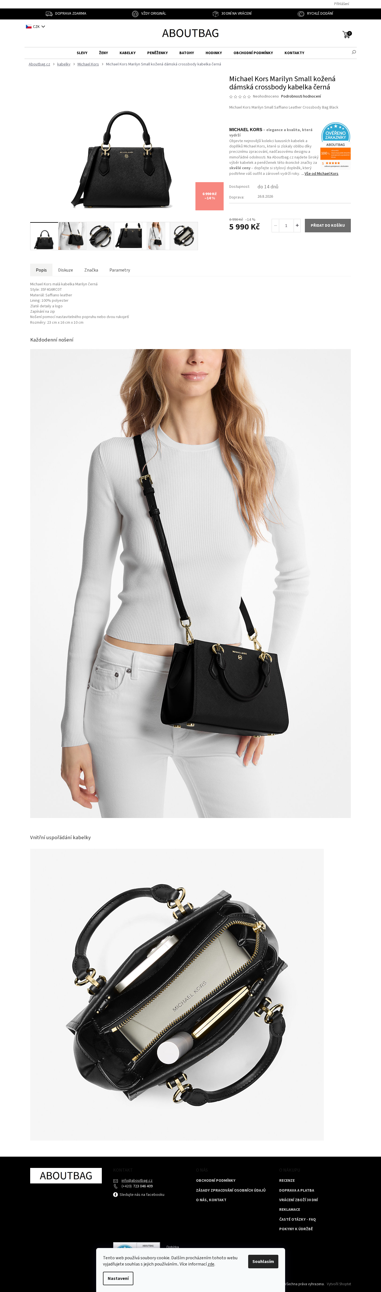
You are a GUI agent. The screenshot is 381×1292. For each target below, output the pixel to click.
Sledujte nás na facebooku (141, 1195)
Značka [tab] (91, 270)
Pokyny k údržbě (296, 1229)
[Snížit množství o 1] (275, 225)
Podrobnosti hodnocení (301, 96)
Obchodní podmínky (215, 1180)
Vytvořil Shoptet (339, 1284)
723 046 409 (142, 1186)
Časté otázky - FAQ (297, 1219)
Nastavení (118, 1278)
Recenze (287, 1180)
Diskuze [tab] (65, 270)
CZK (36, 26)
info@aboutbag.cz (137, 1180)
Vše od (321, 174)
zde (211, 1264)
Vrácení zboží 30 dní (298, 1200)
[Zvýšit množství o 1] (297, 225)
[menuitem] (82, 53)
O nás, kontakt (211, 1200)
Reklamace (289, 1209)
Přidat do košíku (328, 225)
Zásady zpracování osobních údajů (231, 1190)
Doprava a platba (296, 1190)
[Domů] (39, 64)
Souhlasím (263, 1261)
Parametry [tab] (119, 270)
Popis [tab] (41, 270)
